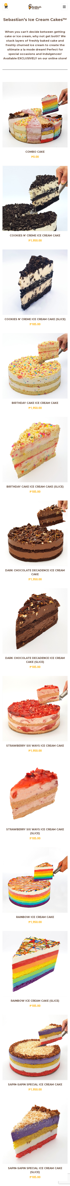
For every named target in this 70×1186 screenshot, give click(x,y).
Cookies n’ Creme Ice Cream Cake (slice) (35, 319)
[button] (46, 193)
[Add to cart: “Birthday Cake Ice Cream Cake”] (46, 360)
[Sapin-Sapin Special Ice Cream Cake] (23, 1042)
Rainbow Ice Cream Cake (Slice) (35, 1000)
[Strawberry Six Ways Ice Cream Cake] (23, 703)
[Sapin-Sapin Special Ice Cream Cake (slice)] (23, 1126)
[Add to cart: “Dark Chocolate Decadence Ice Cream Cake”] (46, 529)
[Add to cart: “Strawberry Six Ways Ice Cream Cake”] (46, 703)
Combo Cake (35, 151)
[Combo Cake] (23, 109)
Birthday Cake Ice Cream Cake (35, 403)
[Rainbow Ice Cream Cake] (23, 874)
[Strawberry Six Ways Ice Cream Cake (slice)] (23, 788)
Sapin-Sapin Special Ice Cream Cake (35, 1084)
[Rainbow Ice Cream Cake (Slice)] (23, 958)
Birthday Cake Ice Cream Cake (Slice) (35, 486)
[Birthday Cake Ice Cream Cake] (23, 360)
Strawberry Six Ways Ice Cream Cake (35, 745)
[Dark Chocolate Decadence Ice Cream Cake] (23, 529)
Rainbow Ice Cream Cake (35, 917)
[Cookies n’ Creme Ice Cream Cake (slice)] (23, 276)
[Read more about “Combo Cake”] (46, 109)
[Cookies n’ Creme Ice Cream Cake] (23, 193)
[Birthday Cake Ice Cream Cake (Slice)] (23, 444)
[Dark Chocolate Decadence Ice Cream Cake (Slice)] (23, 616)
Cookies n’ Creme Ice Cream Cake (35, 235)
